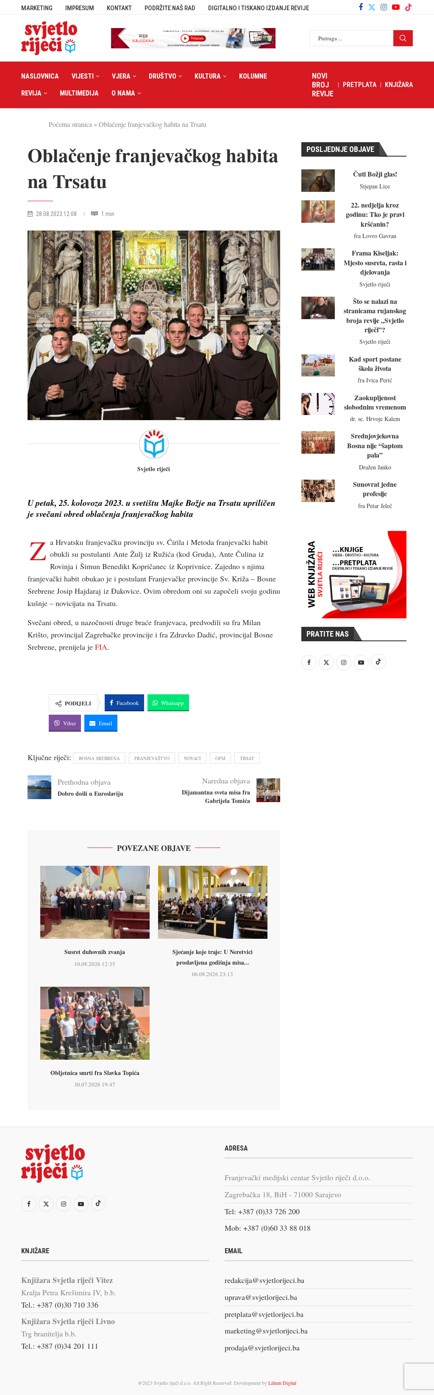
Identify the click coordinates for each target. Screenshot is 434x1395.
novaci (192, 758)
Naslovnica (40, 76)
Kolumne (253, 76)
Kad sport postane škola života (375, 363)
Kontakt (119, 8)
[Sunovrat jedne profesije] (318, 491)
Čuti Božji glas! (375, 174)
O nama (123, 93)
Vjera (121, 76)
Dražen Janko (375, 467)
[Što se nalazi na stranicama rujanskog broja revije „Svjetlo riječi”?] (318, 308)
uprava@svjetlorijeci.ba (261, 1297)
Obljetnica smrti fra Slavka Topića (94, 1072)
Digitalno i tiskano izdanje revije (258, 8)
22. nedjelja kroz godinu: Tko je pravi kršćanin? (375, 214)
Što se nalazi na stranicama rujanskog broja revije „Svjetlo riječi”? (375, 315)
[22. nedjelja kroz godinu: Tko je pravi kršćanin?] (318, 211)
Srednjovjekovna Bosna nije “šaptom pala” (375, 445)
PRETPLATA (359, 85)
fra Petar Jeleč (375, 506)
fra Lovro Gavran (375, 236)
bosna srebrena (99, 758)
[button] (43, 324)
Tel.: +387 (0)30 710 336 (59, 1305)
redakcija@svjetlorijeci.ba (264, 1280)
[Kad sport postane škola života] (318, 365)
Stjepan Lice (375, 186)
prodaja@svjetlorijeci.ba (262, 1347)
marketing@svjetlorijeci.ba (266, 1330)
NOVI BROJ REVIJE (323, 84)
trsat (247, 758)
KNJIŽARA (399, 85)
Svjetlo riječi (153, 469)
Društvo (162, 76)
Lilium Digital (282, 1382)
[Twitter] (371, 7)
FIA (101, 647)
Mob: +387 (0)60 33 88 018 (268, 1228)
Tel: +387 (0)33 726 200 (262, 1211)
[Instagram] (383, 7)
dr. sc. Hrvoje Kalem (375, 419)
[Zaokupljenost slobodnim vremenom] (318, 404)
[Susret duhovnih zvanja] (95, 902)
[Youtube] (396, 7)
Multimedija (79, 93)
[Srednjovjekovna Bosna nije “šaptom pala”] (318, 442)
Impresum (79, 8)
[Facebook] (360, 7)
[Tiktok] (408, 7)
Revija (31, 93)
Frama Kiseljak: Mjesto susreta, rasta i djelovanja (375, 262)
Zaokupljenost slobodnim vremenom (375, 402)
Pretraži (403, 38)
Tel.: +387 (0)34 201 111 (59, 1346)
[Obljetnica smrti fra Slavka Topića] (95, 1023)
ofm (220, 758)
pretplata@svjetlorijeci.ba (264, 1314)
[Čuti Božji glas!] (318, 180)
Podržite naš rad (170, 8)
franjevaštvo (152, 758)
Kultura (208, 76)
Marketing (37, 8)
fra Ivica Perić (375, 380)
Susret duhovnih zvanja (94, 951)
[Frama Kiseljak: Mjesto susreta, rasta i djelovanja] (318, 259)
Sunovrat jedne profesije (375, 488)
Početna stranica (70, 124)
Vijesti (83, 76)
